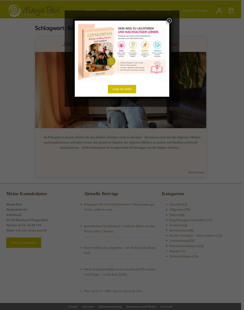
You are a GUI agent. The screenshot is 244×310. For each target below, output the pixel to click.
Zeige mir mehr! (122, 89)
